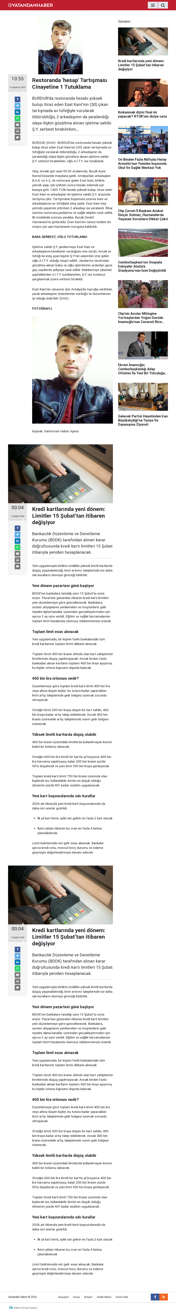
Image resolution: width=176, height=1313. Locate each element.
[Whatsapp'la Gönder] (17, 118)
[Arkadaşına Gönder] (17, 125)
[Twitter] (17, 105)
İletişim (88, 1297)
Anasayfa (63, 1297)
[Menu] (153, 5)
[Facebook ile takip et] (155, 1297)
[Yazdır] (17, 131)
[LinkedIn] (17, 112)
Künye (76, 1297)
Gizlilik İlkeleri (104, 1297)
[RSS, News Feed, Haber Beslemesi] (163, 1297)
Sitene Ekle (122, 1297)
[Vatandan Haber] (30, 5)
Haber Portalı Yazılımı (25, 1307)
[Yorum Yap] (17, 137)
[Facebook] (17, 99)
